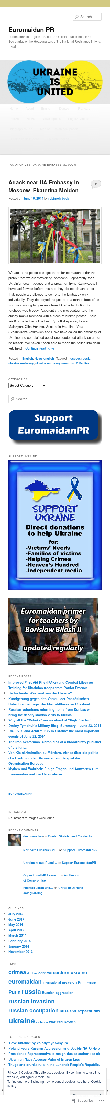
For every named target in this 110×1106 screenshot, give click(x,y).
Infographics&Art (20, 128)
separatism (88, 1011)
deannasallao (33, 836)
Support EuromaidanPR (80, 850)
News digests (51, 118)
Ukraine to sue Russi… (40, 862)
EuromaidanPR (20, 793)
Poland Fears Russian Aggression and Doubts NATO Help (54, 1048)
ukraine (21, 1020)
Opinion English (58, 139)
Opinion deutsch (20, 149)
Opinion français (51, 149)
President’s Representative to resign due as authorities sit (54, 1053)
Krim (82, 982)
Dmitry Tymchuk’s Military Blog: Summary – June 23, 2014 (54, 725)
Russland (68, 1011)
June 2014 (16, 919)
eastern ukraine (70, 972)
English (46, 108)
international (52, 982)
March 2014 (17, 935)
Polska (14, 118)
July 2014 (15, 913)
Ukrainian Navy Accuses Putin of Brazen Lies (44, 1059)
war (52, 1021)
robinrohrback (58, 198)
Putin (14, 991)
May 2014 (15, 924)
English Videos (78, 118)
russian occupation (33, 1010)
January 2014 (18, 946)
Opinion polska (80, 149)
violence (42, 1022)
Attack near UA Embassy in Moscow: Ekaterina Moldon (43, 186)
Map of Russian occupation (59, 128)
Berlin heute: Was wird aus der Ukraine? (40, 693)
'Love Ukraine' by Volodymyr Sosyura (38, 1042)
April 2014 (16, 929)
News (31, 118)
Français (84, 108)
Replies (83, 363)
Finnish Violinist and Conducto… (71, 836)
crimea (17, 972)
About (30, 108)
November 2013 (20, 951)
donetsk (45, 972)
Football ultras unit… (38, 887)
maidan (92, 982)
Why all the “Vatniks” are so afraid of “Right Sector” (49, 720)
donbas (32, 973)
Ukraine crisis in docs (24, 139)
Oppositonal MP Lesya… (41, 875)
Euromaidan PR (31, 29)
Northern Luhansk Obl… (40, 850)
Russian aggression (57, 992)
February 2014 (19, 940)
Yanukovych (66, 1022)
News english (44, 358)
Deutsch (65, 108)
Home (13, 108)
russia (86, 358)
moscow (74, 358)
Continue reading (39, 348)
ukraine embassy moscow (54, 363)
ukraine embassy (21, 363)
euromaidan (25, 981)
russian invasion (31, 1001)
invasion (69, 982)
